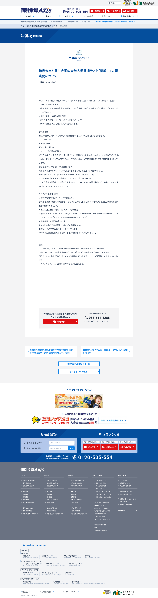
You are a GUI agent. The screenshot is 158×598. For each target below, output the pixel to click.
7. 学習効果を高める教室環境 (102, 497)
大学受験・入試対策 (76, 483)
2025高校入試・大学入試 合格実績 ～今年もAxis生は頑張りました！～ (105, 351)
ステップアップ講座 (99, 516)
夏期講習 (25, 494)
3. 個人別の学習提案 (100, 486)
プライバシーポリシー (70, 592)
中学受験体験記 (27, 511)
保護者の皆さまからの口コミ (128, 499)
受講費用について (125, 483)
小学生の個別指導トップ (29, 480)
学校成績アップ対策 (28, 486)
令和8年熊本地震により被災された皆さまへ (45, 26)
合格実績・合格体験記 (100, 530)
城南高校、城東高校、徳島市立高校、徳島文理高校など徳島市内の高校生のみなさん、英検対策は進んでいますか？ (51, 351)
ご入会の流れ (124, 480)
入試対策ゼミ (26, 500)
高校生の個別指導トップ (77, 480)
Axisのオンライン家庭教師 (101, 508)
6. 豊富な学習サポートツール (102, 494)
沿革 (95, 527)
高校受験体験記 (51, 511)
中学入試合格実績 (28, 508)
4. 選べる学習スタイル (100, 489)
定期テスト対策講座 (52, 500)
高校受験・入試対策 (52, 483)
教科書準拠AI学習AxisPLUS (102, 511)
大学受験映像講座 (99, 514)
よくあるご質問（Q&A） (126, 504)
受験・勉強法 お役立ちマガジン (31, 514)
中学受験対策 (27, 483)
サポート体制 (123, 501)
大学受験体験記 (75, 511)
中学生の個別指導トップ (53, 480)
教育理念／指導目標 (100, 525)
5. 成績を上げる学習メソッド (102, 491)
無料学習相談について (126, 494)
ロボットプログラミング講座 (102, 519)
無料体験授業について (126, 491)
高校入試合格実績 (52, 508)
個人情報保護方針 (46, 592)
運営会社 (25, 592)
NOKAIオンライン (99, 505)
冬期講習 (25, 497)
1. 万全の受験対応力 (100, 480)
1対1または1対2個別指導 (101, 502)
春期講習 (25, 491)
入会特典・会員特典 (125, 486)
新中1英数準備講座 (28, 502)
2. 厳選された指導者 (100, 483)
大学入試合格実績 (76, 508)
